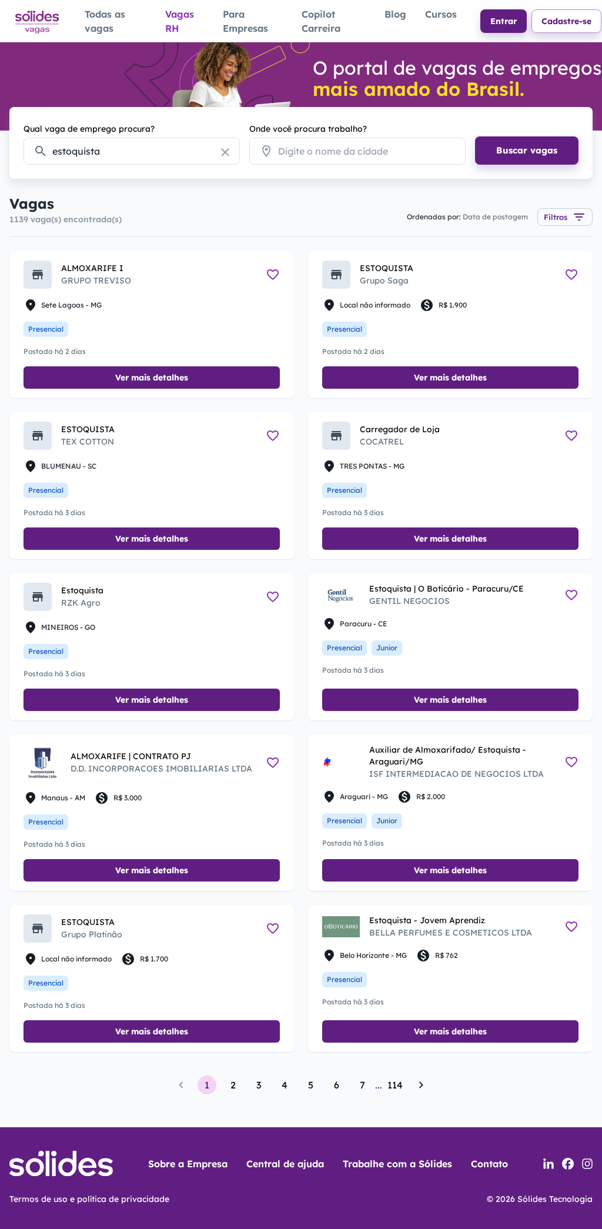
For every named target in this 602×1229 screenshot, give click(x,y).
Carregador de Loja (400, 429)
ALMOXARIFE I (92, 268)
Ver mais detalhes (151, 377)
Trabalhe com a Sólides (397, 1164)
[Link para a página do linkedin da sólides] (548, 1163)
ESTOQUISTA (386, 268)
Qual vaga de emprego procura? (89, 128)
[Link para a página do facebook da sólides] (568, 1164)
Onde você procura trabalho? (308, 128)
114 (395, 1085)
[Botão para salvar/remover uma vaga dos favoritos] (273, 275)
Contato (489, 1164)
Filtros (555, 217)
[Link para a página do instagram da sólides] (587, 1163)
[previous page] (181, 1085)
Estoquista (82, 590)
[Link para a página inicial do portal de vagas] (36, 21)
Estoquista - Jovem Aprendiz (427, 920)
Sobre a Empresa (188, 1164)
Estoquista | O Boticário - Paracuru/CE (446, 588)
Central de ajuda (285, 1164)
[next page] (421, 1085)
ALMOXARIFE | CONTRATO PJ (131, 756)
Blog (395, 14)
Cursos (441, 14)
